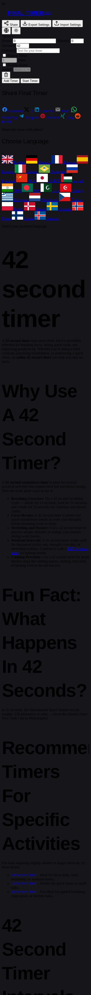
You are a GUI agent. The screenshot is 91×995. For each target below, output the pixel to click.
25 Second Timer (23, 883)
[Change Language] (6, 30)
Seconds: (9, 46)
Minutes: (64, 41)
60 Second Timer (23, 892)
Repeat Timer (17, 56)
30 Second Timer (23, 875)
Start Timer (30, 81)
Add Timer (11, 81)
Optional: (9, 50)
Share (13, 24)
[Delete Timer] (6, 75)
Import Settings (70, 24)
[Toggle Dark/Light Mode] (16, 30)
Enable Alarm (17, 65)
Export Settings (38, 24)
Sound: (7, 69)
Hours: (7, 41)
